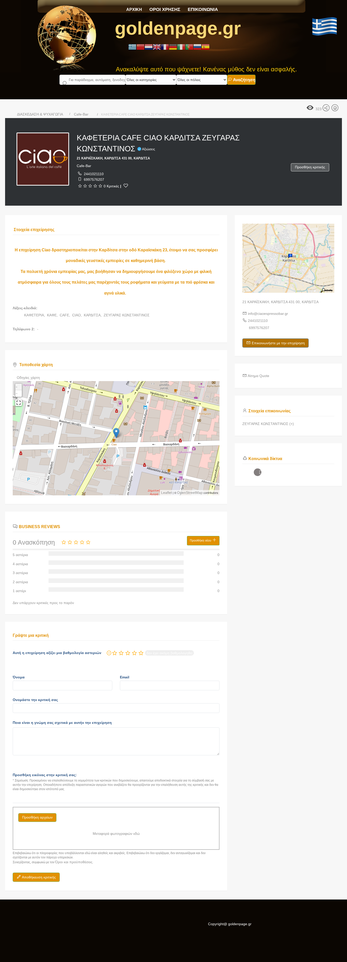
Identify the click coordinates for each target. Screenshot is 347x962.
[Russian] (197, 47)
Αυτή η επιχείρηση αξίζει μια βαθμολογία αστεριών (57, 653)
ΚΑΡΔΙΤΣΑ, (93, 315)
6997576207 (94, 179)
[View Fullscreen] (18, 402)
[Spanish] (205, 47)
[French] (165, 47)
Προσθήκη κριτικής (310, 167)
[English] (157, 47)
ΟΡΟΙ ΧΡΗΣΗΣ (164, 9)
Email (124, 677)
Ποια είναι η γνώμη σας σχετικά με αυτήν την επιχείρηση (62, 723)
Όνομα (19, 677)
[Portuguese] (189, 47)
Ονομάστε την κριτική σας (35, 700)
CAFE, (65, 315)
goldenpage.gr (178, 28)
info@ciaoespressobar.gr (268, 314)
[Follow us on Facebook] (257, 472)
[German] (173, 47)
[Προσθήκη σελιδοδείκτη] (125, 185)
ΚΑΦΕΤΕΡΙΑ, (35, 315)
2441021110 (94, 174)
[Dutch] (149, 47)
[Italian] (181, 47)
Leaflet (166, 493)
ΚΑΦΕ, (53, 315)
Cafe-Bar (81, 114)
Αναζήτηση (243, 79)
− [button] (16, 394)
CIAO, (77, 315)
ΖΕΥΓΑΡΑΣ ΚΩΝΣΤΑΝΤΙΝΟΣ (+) (268, 424)
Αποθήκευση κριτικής (38, 877)
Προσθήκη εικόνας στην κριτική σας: (45, 775)
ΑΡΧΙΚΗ (134, 9)
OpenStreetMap (190, 493)
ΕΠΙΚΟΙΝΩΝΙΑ (203, 9)
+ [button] (16, 387)
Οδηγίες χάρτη (28, 378)
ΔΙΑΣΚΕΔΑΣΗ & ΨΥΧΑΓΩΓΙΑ (40, 114)
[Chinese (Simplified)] (140, 47)
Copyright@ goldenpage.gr (229, 924)
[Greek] (132, 47)
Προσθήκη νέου (201, 540)
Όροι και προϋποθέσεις (73, 862)
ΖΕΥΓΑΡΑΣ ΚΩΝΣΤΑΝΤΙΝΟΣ (127, 315)
